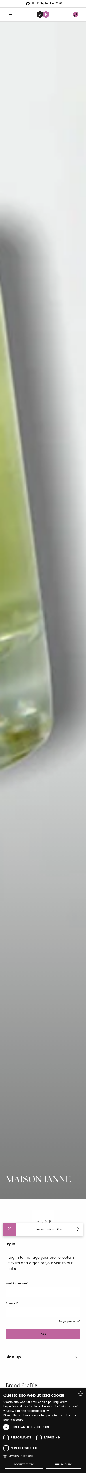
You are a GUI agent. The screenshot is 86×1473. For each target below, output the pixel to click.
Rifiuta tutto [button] (64, 1465)
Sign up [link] (13, 1357)
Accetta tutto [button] (23, 1465)
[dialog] (43, 1430)
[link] (75, 14)
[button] (43, 1456)
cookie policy (39, 1411)
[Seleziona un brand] (43, 14)
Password (11, 1303)
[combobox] (80, 1393)
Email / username (16, 1283)
